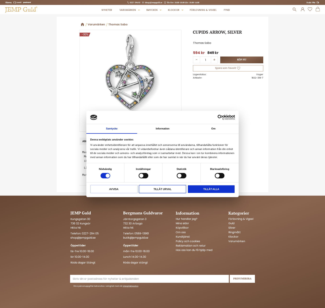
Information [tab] (162, 128)
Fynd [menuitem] (227, 10)
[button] (310, 9)
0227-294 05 (135, 2)
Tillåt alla (211, 189)
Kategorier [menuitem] (238, 213)
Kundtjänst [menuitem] (183, 236)
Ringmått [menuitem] (234, 232)
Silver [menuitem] (231, 227)
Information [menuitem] (187, 213)
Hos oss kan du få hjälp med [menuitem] (194, 250)
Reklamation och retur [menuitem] (191, 245)
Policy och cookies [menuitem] (188, 241)
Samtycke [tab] (111, 128)
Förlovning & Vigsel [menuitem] (203, 10)
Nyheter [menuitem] (107, 10)
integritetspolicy (130, 286)
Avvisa (113, 189)
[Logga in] (303, 9)
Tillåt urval (162, 189)
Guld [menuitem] (231, 223)
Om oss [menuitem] (181, 232)
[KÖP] (241, 60)
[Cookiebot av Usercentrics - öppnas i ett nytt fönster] (220, 117)
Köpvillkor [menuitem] (182, 227)
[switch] (143, 175)
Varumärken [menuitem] (128, 10)
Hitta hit (75, 228)
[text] (199, 52)
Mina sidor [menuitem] (182, 223)
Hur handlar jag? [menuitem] (186, 219)
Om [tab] (213, 128)
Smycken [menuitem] (152, 10)
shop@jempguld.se (153, 2)
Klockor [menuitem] (173, 10)
